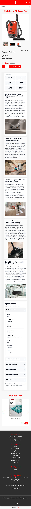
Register (15, 471)
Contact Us (15, 462)
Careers (15, 450)
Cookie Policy (15, 451)
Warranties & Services (15, 460)
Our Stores (15, 455)
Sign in (15, 469)
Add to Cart (17, 66)
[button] (28, 412)
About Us (15, 446)
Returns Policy (15, 458)
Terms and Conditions (15, 448)
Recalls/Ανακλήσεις (15, 457)
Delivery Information (15, 453)
